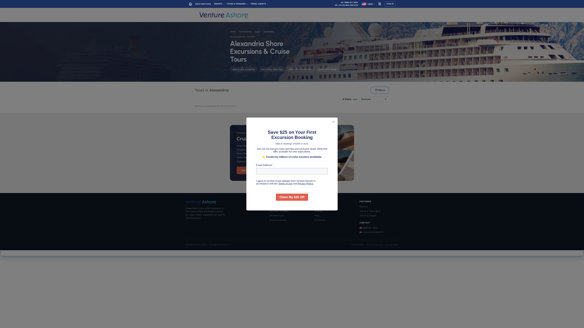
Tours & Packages (236, 4)
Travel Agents (258, 4)
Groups (218, 4)
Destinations (203, 4)
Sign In (390, 4)
